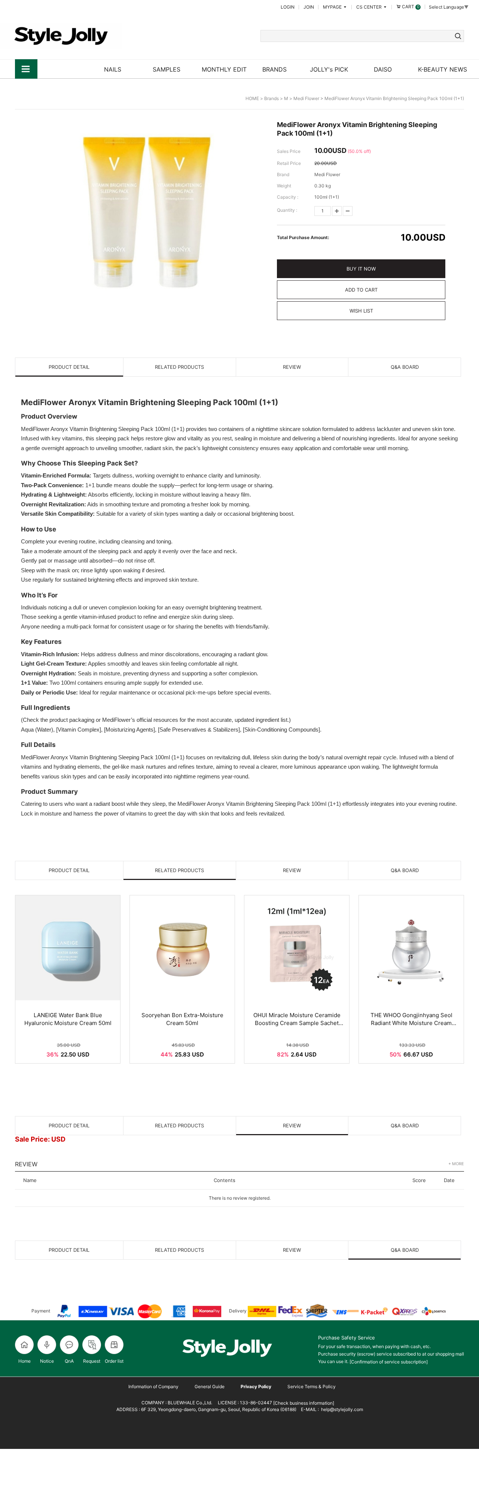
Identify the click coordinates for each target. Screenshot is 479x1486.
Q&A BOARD (405, 367)
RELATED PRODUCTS (179, 367)
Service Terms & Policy (311, 1386)
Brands (271, 98)
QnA (69, 1361)
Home (24, 1361)
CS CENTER (369, 7)
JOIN (308, 7)
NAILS (112, 69)
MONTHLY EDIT (224, 69)
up (337, 211)
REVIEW (292, 367)
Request (91, 1361)
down (348, 211)
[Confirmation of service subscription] (389, 1362)
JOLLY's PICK (329, 69)
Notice (47, 1361)
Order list (114, 1361)
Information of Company (153, 1386)
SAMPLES (166, 69)
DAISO (383, 69)
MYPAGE (333, 7)
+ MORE (456, 1163)
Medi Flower (306, 98)
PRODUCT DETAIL (69, 367)
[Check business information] (303, 1403)
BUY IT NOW (361, 269)
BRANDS (274, 69)
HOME (252, 98)
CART (410, 6)
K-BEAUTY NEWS (442, 69)
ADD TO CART (361, 290)
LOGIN (288, 7)
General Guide (210, 1386)
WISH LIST (361, 311)
